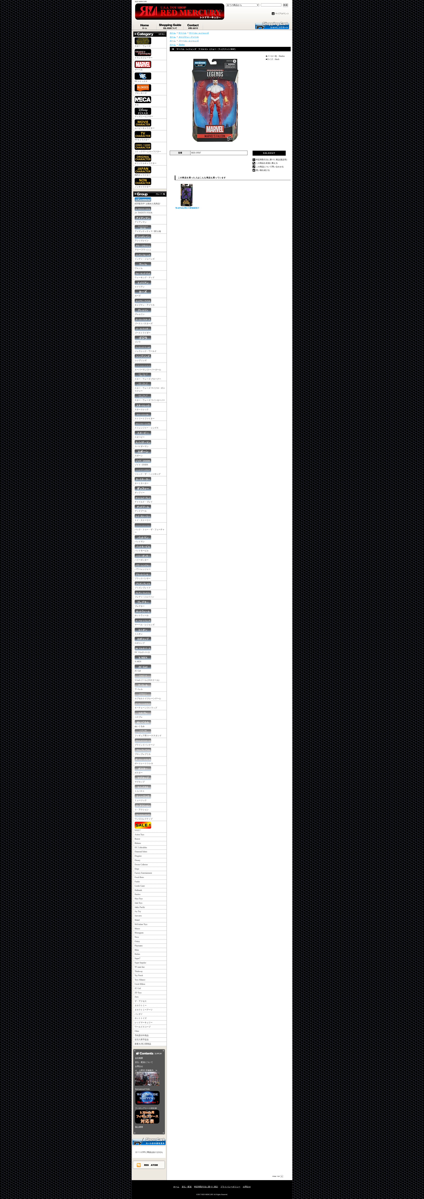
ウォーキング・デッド (145, 277)
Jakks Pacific (140, 907)
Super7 (137, 958)
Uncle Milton (140, 984)
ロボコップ (140, 643)
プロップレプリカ (143, 754)
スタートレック (142, 409)
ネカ (137, 105)
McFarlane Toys (141, 924)
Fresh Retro (139, 877)
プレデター (140, 606)
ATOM (154, 1164)
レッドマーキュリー (144, 1022)
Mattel (137, 920)
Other (137, 1031)
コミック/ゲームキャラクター (148, 151)
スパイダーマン (142, 446)
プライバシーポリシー (230, 1187)
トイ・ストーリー (143, 520)
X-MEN (138, 661)
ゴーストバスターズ (144, 323)
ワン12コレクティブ (144, 819)
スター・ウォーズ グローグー (148, 379)
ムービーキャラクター (145, 128)
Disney (137, 860)
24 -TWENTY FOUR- (144, 213)
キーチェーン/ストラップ (146, 708)
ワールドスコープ (143, 1027)
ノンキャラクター (143, 187)
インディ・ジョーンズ (145, 259)
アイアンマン (141, 222)
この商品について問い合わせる (270, 167)
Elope (137, 869)
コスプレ (139, 717)
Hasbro (137, 894)
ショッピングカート (272, 25)
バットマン (140, 541)
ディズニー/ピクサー (144, 116)
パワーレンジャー (143, 569)
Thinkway (139, 971)
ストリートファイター (145, 418)
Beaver (137, 839)
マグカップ (140, 782)
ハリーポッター (142, 560)
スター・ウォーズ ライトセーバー (150, 400)
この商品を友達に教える (267, 163)
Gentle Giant (140, 886)
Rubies (137, 954)
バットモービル (142, 551)
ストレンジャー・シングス (147, 428)
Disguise (138, 856)
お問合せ (193, 26)
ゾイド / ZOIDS (141, 465)
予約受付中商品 (142, 1035)
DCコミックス (141, 81)
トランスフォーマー (144, 58)
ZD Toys (138, 993)
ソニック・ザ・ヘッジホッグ (147, 474)
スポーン (139, 455)
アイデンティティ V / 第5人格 (148, 231)
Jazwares (138, 916)
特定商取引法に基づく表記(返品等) (271, 159)
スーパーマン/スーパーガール (148, 370)
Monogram (139, 933)
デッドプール (141, 511)
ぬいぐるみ (140, 726)
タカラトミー (141, 1005)
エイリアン (140, 287)
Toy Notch (139, 975)
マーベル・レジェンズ (145, 625)
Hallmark (138, 890)
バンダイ (139, 1014)
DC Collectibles (141, 847)
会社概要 (139, 1058)
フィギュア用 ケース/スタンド (148, 735)
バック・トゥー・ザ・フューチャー (149, 530)
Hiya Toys (139, 899)
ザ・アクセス (141, 1001)
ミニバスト (140, 791)
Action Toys (139, 834)
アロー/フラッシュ (143, 250)
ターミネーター (142, 483)
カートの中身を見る (149, 1141)
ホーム (145, 26)
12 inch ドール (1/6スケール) (147, 680)
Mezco (137, 928)
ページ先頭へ (277, 1176)
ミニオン (139, 634)
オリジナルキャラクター (146, 163)
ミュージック (141, 800)
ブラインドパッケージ (145, 745)
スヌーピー (140, 437)
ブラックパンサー (143, 578)
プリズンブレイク (143, 588)
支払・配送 (187, 1187)
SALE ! (138, 830)
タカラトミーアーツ (144, 1010)
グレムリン (140, 314)
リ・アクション (142, 809)
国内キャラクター (143, 175)
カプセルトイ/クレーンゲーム (148, 698)
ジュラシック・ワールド (146, 351)
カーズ (138, 296)
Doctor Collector (141, 864)
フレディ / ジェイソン (144, 597)
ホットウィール (142, 615)
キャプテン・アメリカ (145, 305)
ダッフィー (140, 492)
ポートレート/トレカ (144, 763)
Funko (137, 881)
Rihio (137, 950)
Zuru (136, 997)
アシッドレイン (142, 240)
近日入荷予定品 (142, 1039)
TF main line (140, 967)
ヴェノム (139, 268)
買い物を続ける (263, 170)
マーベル (139, 70)
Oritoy (137, 941)
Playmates (139, 946)
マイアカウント (282, 13)
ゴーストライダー (143, 333)
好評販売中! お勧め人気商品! (147, 203)
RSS (146, 1164)
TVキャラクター (142, 140)
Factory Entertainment (143, 873)
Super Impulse (140, 963)
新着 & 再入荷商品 (143, 1044)
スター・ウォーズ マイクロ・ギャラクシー (150, 389)
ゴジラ (138, 342)
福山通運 (139, 1127)
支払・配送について (170, 26)
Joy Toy (138, 911)
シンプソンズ (141, 360)
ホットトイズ (141, 1018)
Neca (137, 937)
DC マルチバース (142, 652)
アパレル (139, 689)
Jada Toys (138, 903)
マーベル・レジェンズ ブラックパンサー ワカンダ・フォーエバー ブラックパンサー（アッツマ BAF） (187, 208)
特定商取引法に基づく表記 (206, 1187)
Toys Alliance (140, 980)
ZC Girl (138, 671)
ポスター (139, 773)
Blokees (138, 843)
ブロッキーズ (141, 93)
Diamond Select (141, 851)
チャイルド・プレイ (144, 502)
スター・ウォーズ (143, 46)
